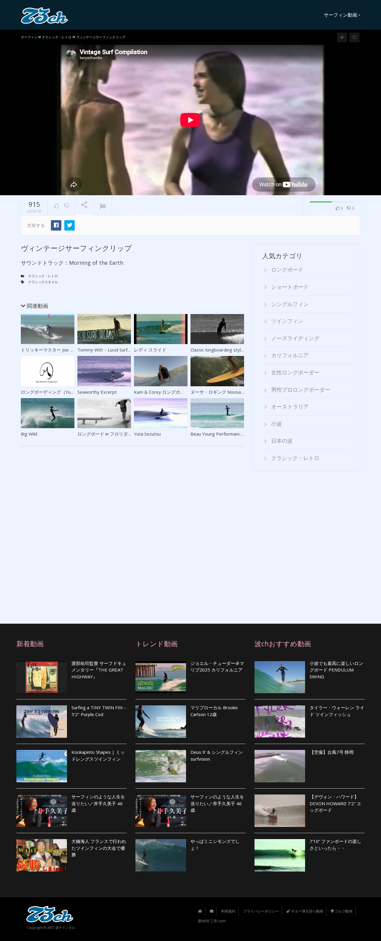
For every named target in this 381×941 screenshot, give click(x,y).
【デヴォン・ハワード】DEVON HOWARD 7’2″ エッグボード (335, 803)
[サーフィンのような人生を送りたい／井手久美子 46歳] (41, 811)
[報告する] (103, 205)
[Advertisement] (306, 543)
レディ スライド (150, 350)
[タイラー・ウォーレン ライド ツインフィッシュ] (279, 721)
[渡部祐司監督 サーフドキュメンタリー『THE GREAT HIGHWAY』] (41, 677)
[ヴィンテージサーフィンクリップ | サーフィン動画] (44, 14)
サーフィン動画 (341, 15)
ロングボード (287, 269)
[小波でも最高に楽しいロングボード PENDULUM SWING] (279, 677)
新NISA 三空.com (212, 920)
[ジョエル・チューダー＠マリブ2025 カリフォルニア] (160, 677)
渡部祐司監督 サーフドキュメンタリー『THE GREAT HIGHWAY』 (98, 670)
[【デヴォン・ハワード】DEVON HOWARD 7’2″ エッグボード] (279, 811)
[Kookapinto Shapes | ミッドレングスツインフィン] (41, 766)
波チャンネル (65, 927)
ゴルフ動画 (343, 911)
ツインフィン (287, 320)
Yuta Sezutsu (147, 434)
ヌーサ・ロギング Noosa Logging (224, 392)
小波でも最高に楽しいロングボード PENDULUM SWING (336, 670)
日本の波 (282, 440)
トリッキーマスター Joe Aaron (51, 350)
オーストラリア (290, 406)
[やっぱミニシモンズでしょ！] (160, 855)
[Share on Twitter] (69, 225)
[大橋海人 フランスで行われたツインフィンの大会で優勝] (41, 855)
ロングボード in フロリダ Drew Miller (114, 434)
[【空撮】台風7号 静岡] (279, 766)
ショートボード (290, 286)
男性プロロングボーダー (300, 389)
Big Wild (29, 434)
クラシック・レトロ (43, 276)
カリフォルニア (290, 355)
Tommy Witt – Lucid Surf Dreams (111, 350)
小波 (276, 423)
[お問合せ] (211, 911)
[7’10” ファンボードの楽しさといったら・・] (279, 855)
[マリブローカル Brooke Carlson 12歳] (160, 721)
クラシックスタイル (43, 282)
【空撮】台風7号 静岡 (332, 752)
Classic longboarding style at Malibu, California (237, 350)
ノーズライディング (295, 338)
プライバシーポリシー (261, 911)
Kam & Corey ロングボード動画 (166, 392)
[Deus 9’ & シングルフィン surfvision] (160, 766)
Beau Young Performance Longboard (228, 434)
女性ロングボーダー (295, 372)
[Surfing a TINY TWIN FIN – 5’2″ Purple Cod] (41, 721)
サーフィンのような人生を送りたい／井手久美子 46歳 (98, 803)
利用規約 (228, 911)
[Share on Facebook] (56, 225)
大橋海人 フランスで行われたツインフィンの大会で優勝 (98, 848)
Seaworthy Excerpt (97, 392)
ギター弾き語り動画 (306, 911)
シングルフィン (290, 304)
